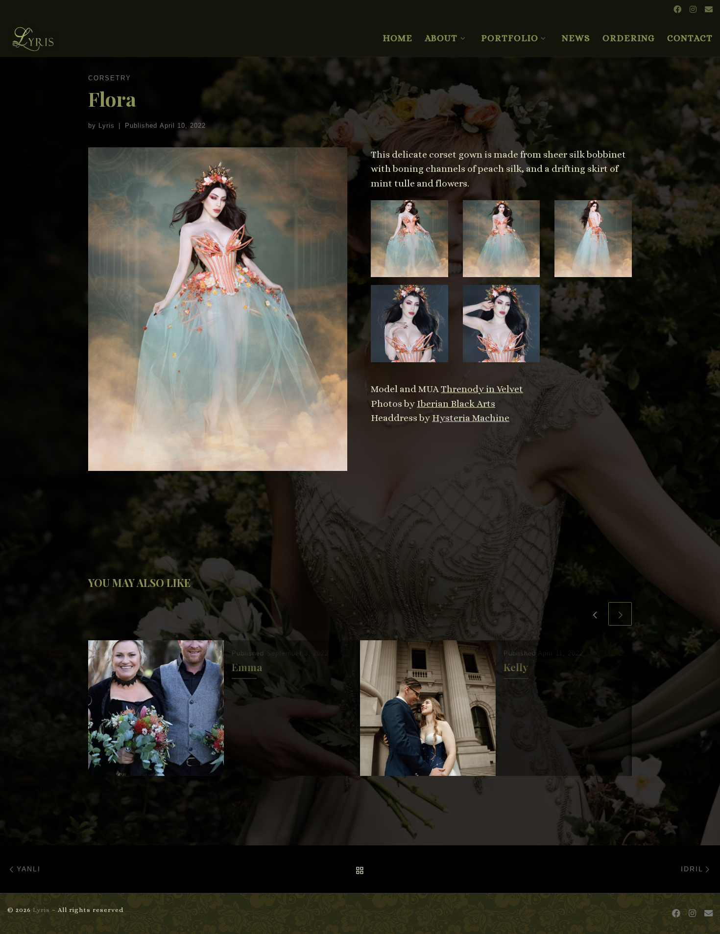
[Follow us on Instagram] (693, 10)
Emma (247, 667)
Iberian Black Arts (456, 403)
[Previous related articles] (594, 614)
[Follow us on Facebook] (677, 10)
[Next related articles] (620, 614)
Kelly (516, 667)
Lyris (106, 125)
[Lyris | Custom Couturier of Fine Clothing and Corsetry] (33, 34)
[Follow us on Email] (709, 10)
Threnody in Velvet (482, 389)
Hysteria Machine (470, 418)
